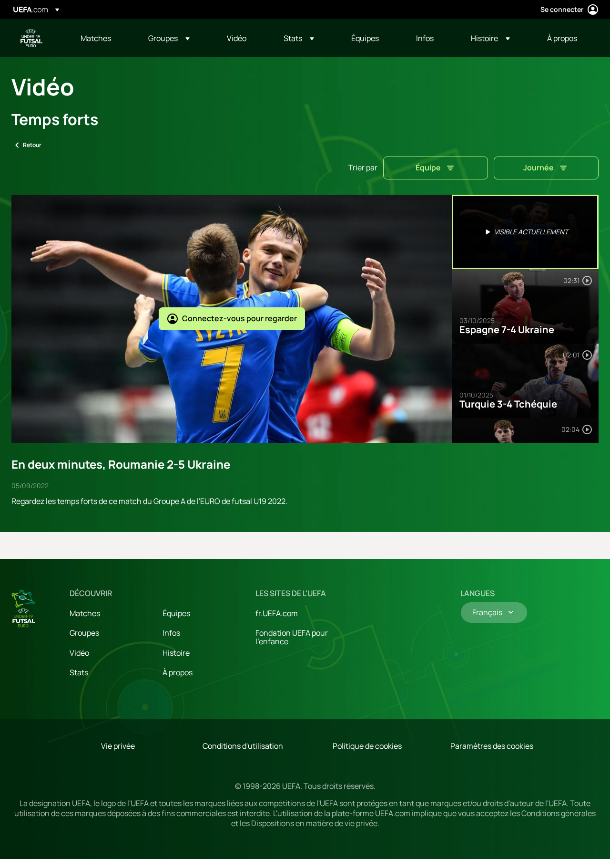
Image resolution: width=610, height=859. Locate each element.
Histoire (176, 653)
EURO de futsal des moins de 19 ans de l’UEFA (31, 38)
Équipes (176, 613)
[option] (525, 232)
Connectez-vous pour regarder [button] (239, 318)
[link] (95, 38)
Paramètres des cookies (491, 746)
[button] (169, 38)
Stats (79, 672)
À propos (178, 672)
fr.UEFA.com (276, 613)
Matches (85, 613)
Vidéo (79, 653)
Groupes (84, 633)
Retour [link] (32, 145)
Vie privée (118, 746)
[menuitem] (102, 38)
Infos (171, 633)
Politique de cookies (367, 746)
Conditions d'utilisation (243, 746)
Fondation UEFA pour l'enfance (291, 637)
